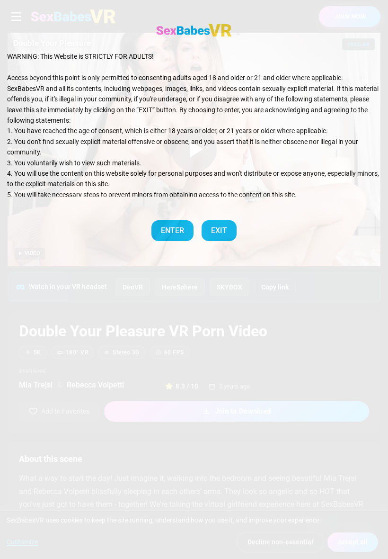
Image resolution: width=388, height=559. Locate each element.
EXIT (219, 230)
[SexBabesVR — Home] (194, 30)
